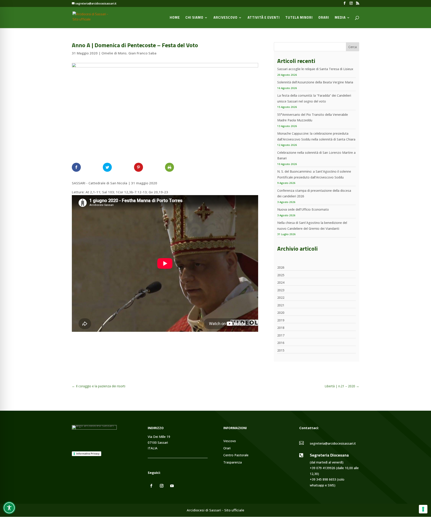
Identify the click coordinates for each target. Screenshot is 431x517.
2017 (280, 335)
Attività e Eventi (264, 18)
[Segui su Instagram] (161, 485)
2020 (280, 312)
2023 (280, 290)
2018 (280, 327)
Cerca (352, 47)
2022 (280, 297)
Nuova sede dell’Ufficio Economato (303, 209)
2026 (280, 267)
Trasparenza (232, 462)
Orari (323, 18)
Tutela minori (299, 18)
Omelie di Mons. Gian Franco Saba (128, 53)
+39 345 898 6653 (323, 479)
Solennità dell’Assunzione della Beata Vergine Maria (315, 82)
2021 (280, 305)
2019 (280, 320)
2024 (280, 282)
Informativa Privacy (87, 453)
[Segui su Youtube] (172, 485)
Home (175, 18)
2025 (280, 275)
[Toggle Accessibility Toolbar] (9, 508)
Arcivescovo (225, 18)
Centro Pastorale (235, 455)
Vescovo (229, 441)
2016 (280, 343)
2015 (280, 350)
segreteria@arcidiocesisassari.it (333, 443)
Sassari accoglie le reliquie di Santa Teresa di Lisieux (315, 69)
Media (340, 18)
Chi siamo (194, 18)
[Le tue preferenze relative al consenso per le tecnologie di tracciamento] (423, 509)
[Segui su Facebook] (151, 485)
